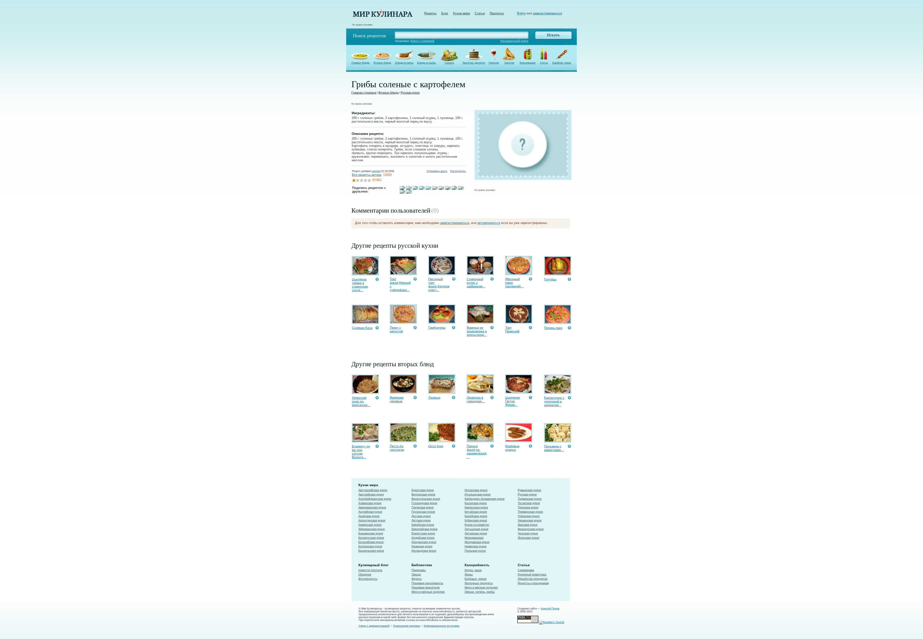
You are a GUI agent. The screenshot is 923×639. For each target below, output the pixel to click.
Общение (364, 574)
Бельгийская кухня (371, 542)
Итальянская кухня (478, 494)
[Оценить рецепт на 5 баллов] (369, 180)
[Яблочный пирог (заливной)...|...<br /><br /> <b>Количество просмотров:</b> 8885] (530, 279)
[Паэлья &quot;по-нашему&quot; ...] (480, 440)
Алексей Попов (550, 608)
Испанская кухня (476, 490)
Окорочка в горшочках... (476, 399)
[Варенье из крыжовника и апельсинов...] (480, 321)
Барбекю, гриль (561, 62)
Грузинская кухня (423, 512)
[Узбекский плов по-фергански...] (365, 392)
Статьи (480, 13)
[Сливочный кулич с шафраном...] (480, 273)
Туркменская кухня (530, 512)
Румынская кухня (529, 490)
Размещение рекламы (406, 625)
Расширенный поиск (514, 41)
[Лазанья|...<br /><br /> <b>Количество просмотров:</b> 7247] (453, 398)
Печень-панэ (553, 328)
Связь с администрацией (374, 625)
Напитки (494, 62)
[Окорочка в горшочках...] (480, 391)
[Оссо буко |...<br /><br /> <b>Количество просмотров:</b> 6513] (453, 446)
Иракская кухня (422, 546)
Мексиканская (474, 538)
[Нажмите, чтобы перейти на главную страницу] (383, 16)
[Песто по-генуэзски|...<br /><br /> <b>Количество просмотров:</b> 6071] (415, 446)
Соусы (544, 62)
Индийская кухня (423, 538)
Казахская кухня (476, 503)
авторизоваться (488, 223)
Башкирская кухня (370, 533)
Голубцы (550, 279)
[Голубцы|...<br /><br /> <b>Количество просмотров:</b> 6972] (569, 280)
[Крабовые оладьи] (518, 440)
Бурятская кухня (423, 490)
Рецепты (430, 13)
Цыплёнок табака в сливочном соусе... (360, 285)
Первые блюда (360, 62)
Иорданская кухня (424, 542)
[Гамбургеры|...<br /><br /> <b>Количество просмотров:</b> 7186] (453, 328)
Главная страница (363, 92)
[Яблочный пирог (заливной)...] (518, 273)
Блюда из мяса (404, 62)
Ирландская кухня (424, 550)
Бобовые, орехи (475, 579)
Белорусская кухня (371, 538)
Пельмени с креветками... (554, 448)
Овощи (416, 574)
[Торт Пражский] (518, 321)
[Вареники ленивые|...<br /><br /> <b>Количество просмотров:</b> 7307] (415, 398)
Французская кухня (531, 529)
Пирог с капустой (396, 329)
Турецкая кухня (528, 507)
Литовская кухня (476, 533)
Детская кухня (421, 520)
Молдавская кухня (477, 542)
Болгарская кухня (370, 546)
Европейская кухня (424, 529)
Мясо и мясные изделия (428, 592)
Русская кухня (410, 92)
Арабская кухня (369, 516)
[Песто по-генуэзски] (403, 440)
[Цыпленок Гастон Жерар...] (518, 391)
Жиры (469, 574)
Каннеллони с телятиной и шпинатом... (554, 401)
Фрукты (417, 579)
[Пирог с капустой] (403, 321)
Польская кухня (475, 550)
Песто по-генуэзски (397, 448)
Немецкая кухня (475, 546)
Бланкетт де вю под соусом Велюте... (361, 452)
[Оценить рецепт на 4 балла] (365, 180)
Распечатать (458, 171)
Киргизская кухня (476, 507)
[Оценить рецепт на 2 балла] (358, 180)
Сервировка (526, 570)
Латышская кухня (476, 529)
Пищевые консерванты (427, 583)
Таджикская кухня (530, 499)
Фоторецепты (367, 579)
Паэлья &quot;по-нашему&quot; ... (477, 451)
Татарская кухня (529, 503)
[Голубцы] (557, 273)
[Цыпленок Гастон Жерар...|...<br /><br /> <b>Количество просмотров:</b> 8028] (530, 398)
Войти (521, 13)
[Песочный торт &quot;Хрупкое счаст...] (442, 273)
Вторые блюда (382, 62)
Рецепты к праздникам (533, 583)
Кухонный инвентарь (532, 574)
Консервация (528, 62)
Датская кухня (421, 516)
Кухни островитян (477, 525)
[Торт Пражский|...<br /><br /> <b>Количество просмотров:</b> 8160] (530, 328)
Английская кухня (370, 512)
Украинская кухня (530, 520)
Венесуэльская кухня (426, 499)
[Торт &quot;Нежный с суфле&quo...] (403, 273)
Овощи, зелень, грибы (480, 592)
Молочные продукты (479, 583)
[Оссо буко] (442, 440)
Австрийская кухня (371, 494)
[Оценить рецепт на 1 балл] (354, 180)
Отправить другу (437, 171)
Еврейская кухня (423, 525)
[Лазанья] (442, 391)
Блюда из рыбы (426, 62)
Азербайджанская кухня (374, 499)
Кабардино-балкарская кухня (485, 499)
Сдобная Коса (362, 328)
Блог (444, 13)
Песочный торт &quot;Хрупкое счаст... (438, 284)
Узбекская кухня (529, 516)
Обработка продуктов (532, 579)
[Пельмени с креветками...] (557, 440)
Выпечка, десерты (474, 62)
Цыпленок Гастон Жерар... (512, 401)
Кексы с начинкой (422, 41)
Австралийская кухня (372, 490)
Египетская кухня (423, 533)
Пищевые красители (426, 587)
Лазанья (434, 397)
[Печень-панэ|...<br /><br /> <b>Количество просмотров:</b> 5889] (569, 328)
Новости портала (370, 570)
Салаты (449, 62)
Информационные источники (441, 625)
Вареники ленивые (397, 399)
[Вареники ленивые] (403, 391)
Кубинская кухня (476, 520)
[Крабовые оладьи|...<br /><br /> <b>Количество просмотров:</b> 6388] (530, 446)
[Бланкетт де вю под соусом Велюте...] (365, 440)
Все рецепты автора (366, 175)
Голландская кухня (424, 503)
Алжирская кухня (369, 503)
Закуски (509, 62)
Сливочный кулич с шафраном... (476, 282)
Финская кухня (527, 525)
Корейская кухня (476, 516)
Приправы (419, 570)
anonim (376, 171)
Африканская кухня (371, 529)
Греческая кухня (423, 507)
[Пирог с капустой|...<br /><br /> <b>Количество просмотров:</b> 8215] (415, 328)
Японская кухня (528, 538)
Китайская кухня (476, 512)
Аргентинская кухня (371, 520)
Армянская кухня (369, 525)
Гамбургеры (436, 327)
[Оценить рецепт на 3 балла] (361, 180)
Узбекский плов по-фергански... (361, 401)
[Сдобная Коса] (365, 322)
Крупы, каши (473, 570)
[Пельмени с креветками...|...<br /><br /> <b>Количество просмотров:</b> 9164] (569, 447)
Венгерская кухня (423, 494)
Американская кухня (372, 507)
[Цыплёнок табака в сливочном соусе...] (365, 273)
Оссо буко (435, 446)
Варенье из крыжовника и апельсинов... (477, 331)
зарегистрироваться (547, 13)
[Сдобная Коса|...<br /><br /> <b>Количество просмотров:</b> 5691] (377, 328)
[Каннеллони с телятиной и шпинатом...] (557, 392)
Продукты (497, 13)
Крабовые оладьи (512, 448)
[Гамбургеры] (442, 321)
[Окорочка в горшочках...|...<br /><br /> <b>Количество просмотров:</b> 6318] (492, 398)
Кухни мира (461, 13)
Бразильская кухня (371, 550)
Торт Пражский (512, 329)
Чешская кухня (528, 533)
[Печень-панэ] (557, 322)
